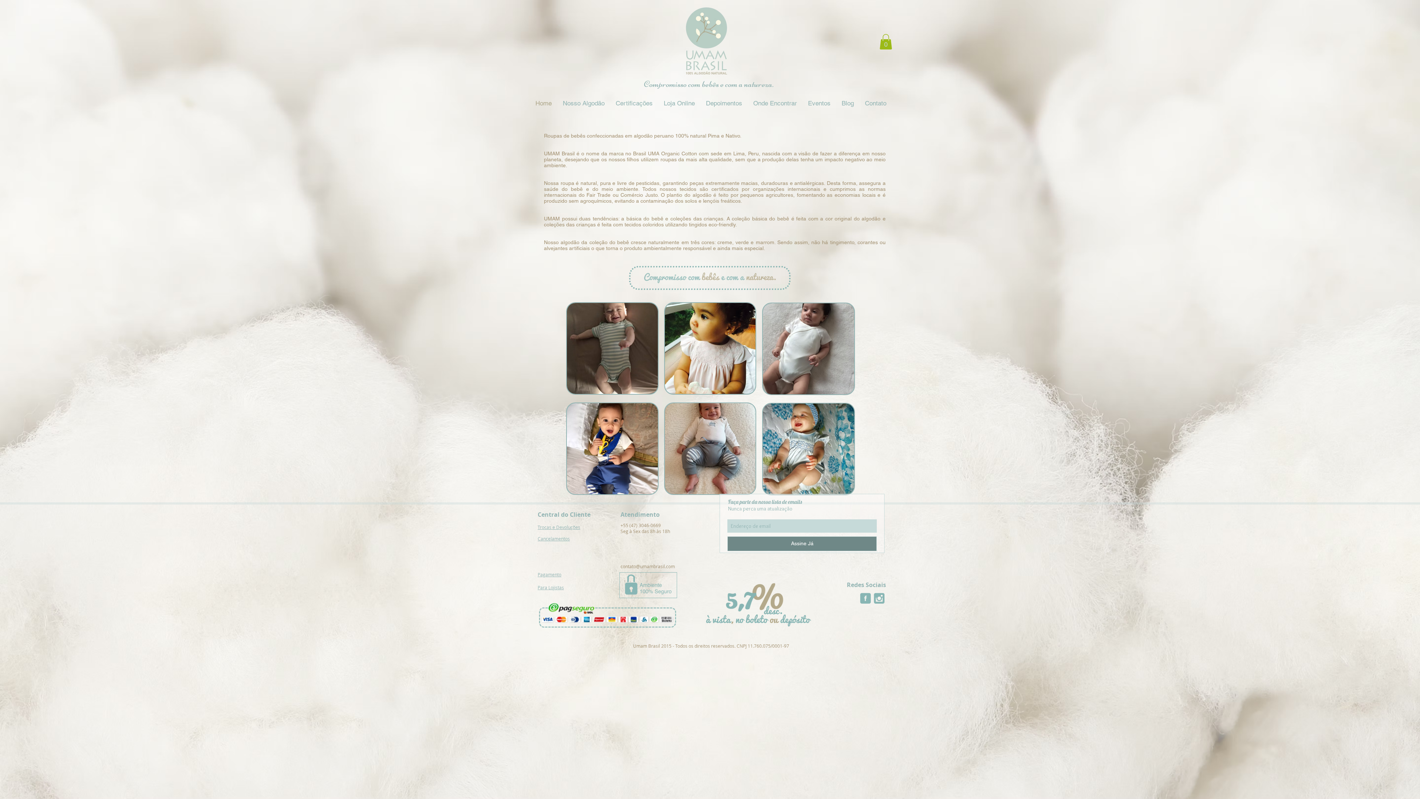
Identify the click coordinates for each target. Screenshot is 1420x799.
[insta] (879, 598)
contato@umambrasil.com (648, 566)
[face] (865, 598)
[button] (885, 42)
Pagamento (549, 574)
